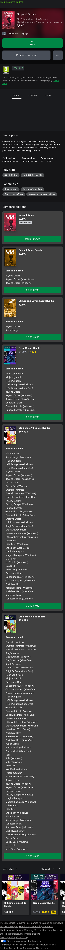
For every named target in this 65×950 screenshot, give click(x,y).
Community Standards (41, 926)
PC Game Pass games (27, 922)
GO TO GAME (32, 290)
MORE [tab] (48, 95)
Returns (19, 933)
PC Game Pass (7, 922)
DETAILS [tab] (16, 95)
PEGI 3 (17, 68)
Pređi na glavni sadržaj (12, 1)
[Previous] (53, 869)
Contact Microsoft (36, 944)
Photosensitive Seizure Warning (16, 930)
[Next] (60, 869)
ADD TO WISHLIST (28, 55)
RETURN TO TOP (32, 239)
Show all (45, 868)
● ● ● (57, 55)
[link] (15, 894)
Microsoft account (43, 930)
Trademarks (29, 948)
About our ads (43, 948)
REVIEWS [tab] (32, 95)
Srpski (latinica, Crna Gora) (14, 937)
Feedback (24, 926)
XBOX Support (10, 926)
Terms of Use (15, 948)
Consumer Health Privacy (13, 944)
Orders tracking (32, 933)
